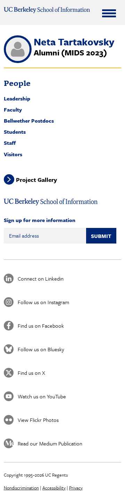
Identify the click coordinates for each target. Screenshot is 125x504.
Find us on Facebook (41, 325)
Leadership (17, 98)
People (17, 83)
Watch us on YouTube (42, 396)
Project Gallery (36, 179)
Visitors (13, 154)
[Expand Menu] (109, 13)
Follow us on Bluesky (41, 349)
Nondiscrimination (21, 487)
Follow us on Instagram (43, 302)
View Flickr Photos (38, 420)
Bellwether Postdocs (29, 120)
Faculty (13, 109)
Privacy (76, 487)
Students (15, 131)
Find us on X (31, 373)
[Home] (47, 10)
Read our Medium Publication (50, 443)
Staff (10, 143)
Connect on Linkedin (41, 278)
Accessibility (54, 487)
